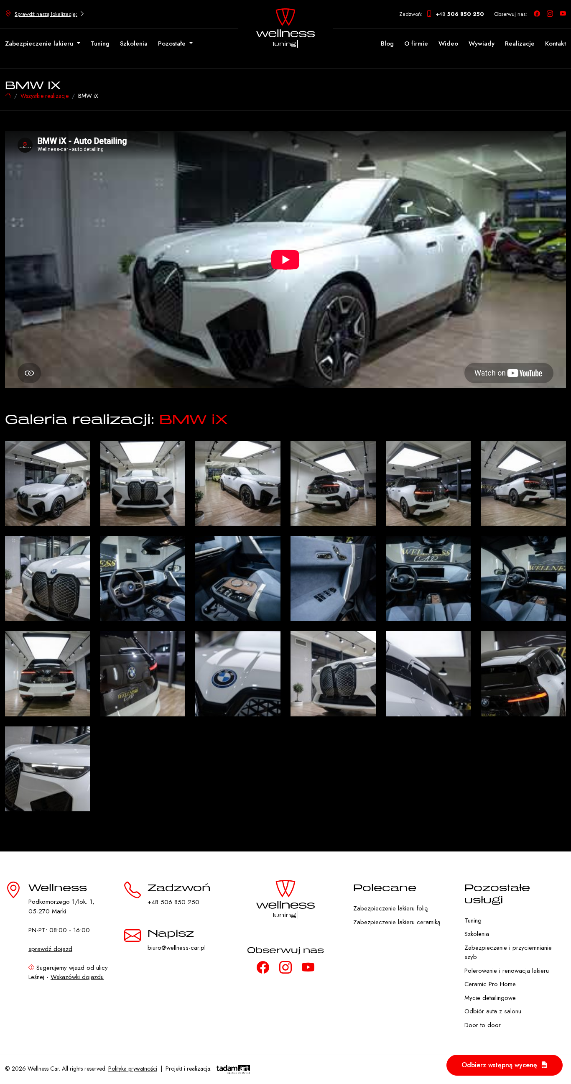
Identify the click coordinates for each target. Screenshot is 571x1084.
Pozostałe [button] (173, 43)
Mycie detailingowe (490, 997)
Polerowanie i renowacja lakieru (506, 970)
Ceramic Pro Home (490, 984)
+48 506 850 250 (173, 902)
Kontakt (555, 43)
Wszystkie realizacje (44, 96)
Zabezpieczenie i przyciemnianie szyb (508, 952)
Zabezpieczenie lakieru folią (390, 908)
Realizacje (520, 43)
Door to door (482, 1025)
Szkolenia (134, 43)
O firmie (416, 43)
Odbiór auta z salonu (492, 1011)
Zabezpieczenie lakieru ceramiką (396, 922)
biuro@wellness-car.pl (177, 947)
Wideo (448, 43)
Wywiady (482, 43)
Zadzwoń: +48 (441, 14)
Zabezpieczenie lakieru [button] (40, 43)
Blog (387, 43)
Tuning (100, 43)
